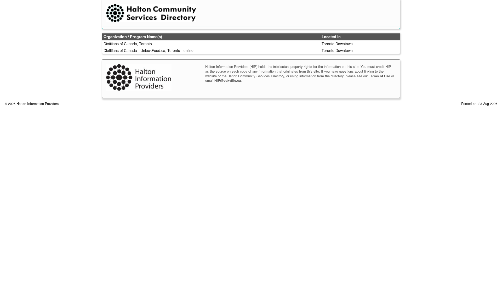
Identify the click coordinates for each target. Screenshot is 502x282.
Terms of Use (379, 75)
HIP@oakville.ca (227, 80)
